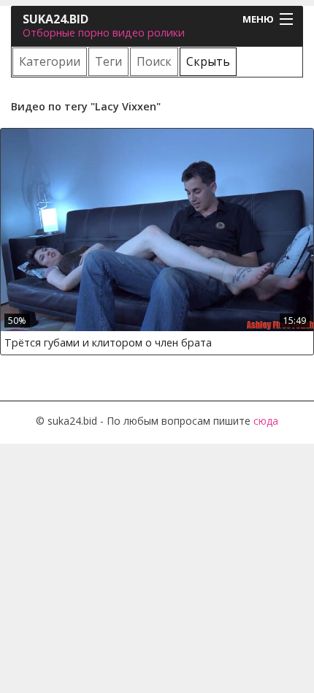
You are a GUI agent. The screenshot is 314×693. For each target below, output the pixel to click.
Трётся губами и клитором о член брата (108, 342)
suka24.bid (55, 19)
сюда (265, 421)
